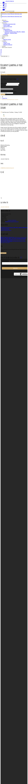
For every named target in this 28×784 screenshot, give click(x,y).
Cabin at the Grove (7, 26)
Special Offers (6, 29)
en (5, 5)
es (5, 6)
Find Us (5, 42)
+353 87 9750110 (9, 1)
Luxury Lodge (6, 25)
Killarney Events (7, 39)
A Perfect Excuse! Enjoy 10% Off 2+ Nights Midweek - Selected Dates (15, 32)
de (5, 3)
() (9, 91)
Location (4, 40)
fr (5, 7)
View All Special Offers (6, 230)
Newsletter (6, 21)
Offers (3, 28)
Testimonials (5, 35)
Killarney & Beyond (7, 44)
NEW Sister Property (7, 47)
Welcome (4, 20)
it (5, 8)
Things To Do (6, 43)
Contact (4, 46)
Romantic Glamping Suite (9, 24)
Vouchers (5, 34)
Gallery (3, 37)
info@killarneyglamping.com (7, 168)
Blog (3, 38)
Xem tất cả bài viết (5, 242)
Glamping (4, 22)
